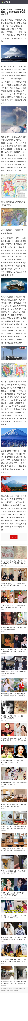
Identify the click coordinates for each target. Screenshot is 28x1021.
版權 (17, 990)
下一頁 (14, 537)
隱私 (15, 990)
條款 (12, 990)
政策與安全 (8, 990)
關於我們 (3, 990)
